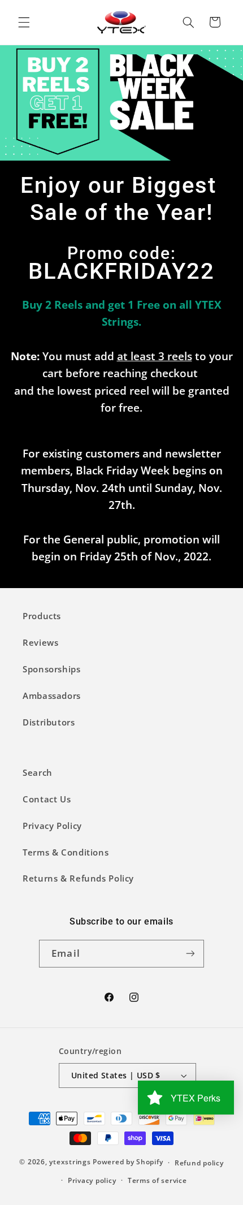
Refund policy (199, 1163)
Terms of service (157, 1180)
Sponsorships (52, 669)
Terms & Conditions (66, 852)
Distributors (49, 722)
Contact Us (47, 799)
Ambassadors (52, 695)
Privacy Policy (52, 825)
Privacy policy (92, 1180)
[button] (24, 22)
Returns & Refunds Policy (78, 878)
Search (38, 772)
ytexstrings (69, 1162)
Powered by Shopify (128, 1162)
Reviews (40, 642)
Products (42, 615)
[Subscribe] (190, 954)
